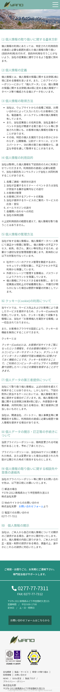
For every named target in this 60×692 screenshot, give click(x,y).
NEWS (5, 678)
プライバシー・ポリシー (14, 681)
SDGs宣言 (16, 678)
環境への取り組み (40, 671)
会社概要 (7, 671)
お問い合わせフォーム (31, 506)
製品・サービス (22, 671)
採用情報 (7, 674)
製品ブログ (30, 678)
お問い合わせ (21, 674)
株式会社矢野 (9, 685)
